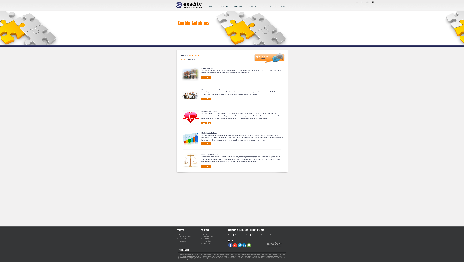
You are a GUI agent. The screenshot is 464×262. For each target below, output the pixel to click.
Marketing (206, 240)
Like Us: (231, 241)
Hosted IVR (182, 238)
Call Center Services (185, 236)
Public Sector (207, 241)
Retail (205, 235)
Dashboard (280, 6)
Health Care (206, 238)
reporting (251, 137)
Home (211, 6)
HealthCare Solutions (209, 111)
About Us (252, 6)
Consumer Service (208, 236)
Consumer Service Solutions (212, 90)
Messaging (206, 243)
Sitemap (272, 235)
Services (224, 6)
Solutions (238, 6)
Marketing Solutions (209, 133)
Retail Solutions (207, 68)
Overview (182, 235)
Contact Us (266, 6)
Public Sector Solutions (210, 155)
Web (180, 240)
